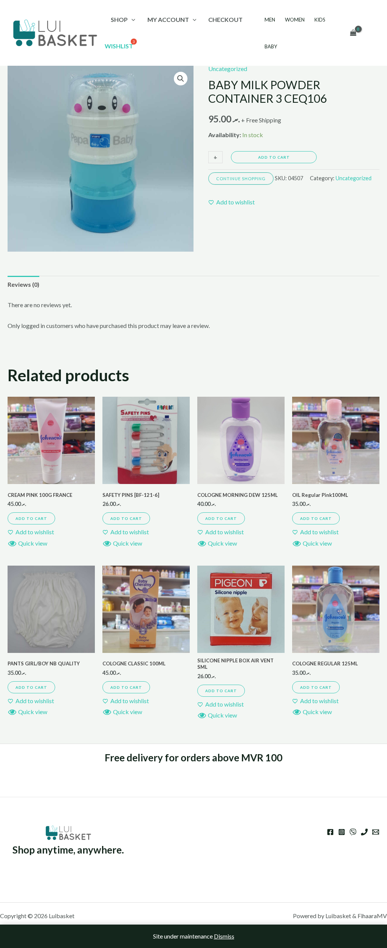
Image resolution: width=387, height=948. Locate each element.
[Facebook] (330, 832)
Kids (319, 20)
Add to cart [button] (31, 518)
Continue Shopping (241, 178)
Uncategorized (227, 68)
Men (270, 20)
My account (168, 19)
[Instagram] (341, 832)
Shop (119, 19)
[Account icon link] (370, 32)
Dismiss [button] (224, 936)
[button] (180, 78)
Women (295, 20)
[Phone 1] (364, 832)
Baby (271, 46)
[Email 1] (375, 832)
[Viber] (353, 832)
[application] (131, 19)
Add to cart (274, 157)
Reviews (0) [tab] (23, 284)
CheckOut (225, 19)
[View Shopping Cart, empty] (353, 33)
